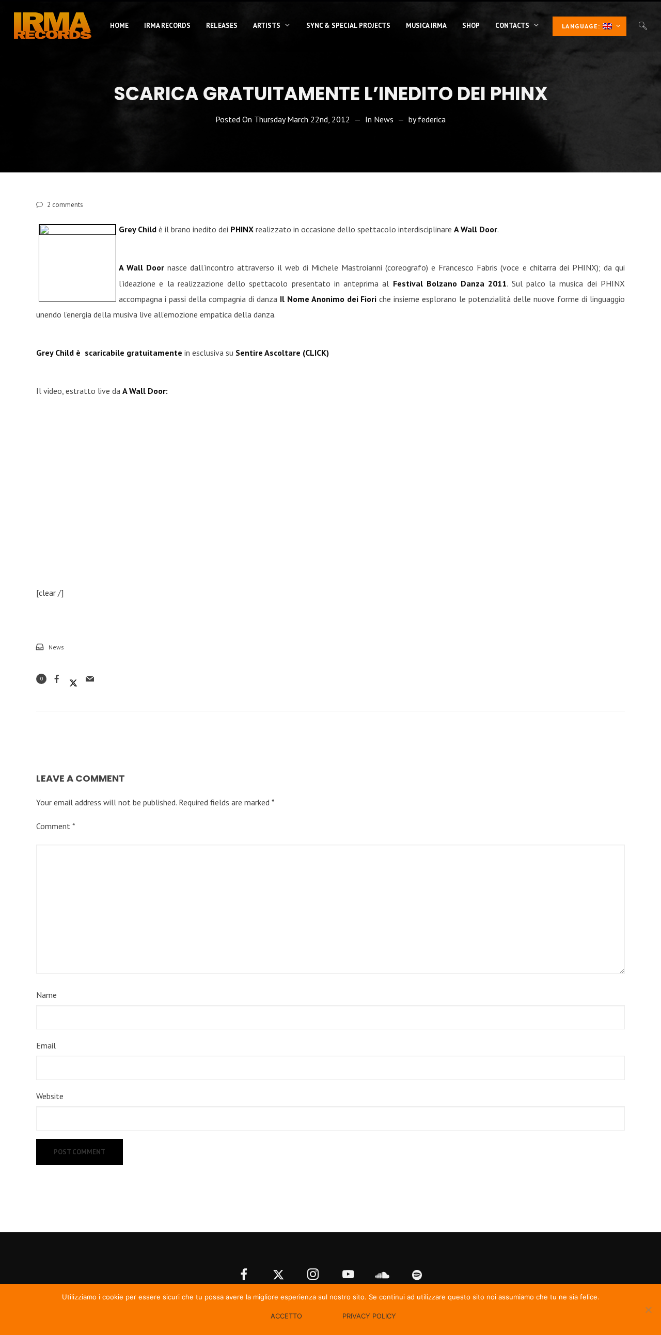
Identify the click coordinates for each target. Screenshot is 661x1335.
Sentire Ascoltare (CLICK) (282, 352)
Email (46, 1045)
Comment (55, 826)
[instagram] (313, 1275)
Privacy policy (369, 1316)
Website (50, 1096)
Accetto (286, 1316)
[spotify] (417, 1275)
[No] (648, 1310)
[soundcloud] (382, 1275)
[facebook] (244, 1275)
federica (432, 119)
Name (46, 995)
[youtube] (347, 1275)
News (384, 119)
